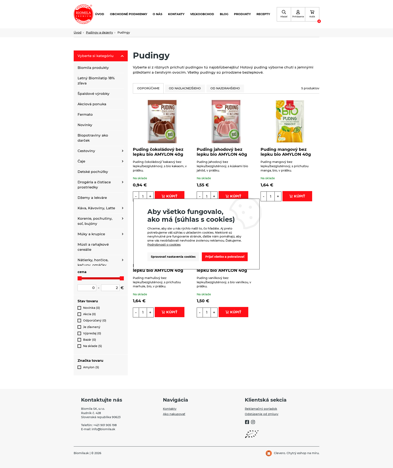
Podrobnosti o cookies (164, 244)
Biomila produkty (93, 68)
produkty (242, 14)
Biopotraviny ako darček (93, 137)
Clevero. (280, 453)
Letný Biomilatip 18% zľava (96, 80)
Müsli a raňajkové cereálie (93, 247)
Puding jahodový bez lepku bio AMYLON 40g (222, 152)
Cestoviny (86, 151)
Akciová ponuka (92, 104)
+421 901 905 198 (105, 425)
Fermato (85, 114)
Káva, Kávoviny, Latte (96, 208)
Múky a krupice (91, 234)
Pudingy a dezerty (99, 32)
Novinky (85, 125)
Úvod (99, 14)
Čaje (81, 161)
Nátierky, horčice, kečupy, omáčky (93, 262)
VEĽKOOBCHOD (202, 14)
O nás (157, 14)
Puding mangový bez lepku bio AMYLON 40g (286, 152)
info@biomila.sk (103, 429)
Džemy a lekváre (92, 198)
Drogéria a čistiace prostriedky (94, 184)
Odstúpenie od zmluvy (261, 414)
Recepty (263, 14)
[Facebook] (247, 422)
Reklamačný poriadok (261, 408)
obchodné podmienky (128, 14)
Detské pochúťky (93, 172)
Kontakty (176, 14)
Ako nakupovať (174, 414)
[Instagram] (253, 422)
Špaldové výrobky (94, 94)
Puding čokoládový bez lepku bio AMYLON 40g (158, 152)
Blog (224, 14)
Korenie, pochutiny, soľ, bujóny (95, 221)
